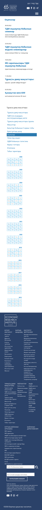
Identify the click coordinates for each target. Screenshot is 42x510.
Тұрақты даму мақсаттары (17, 112)
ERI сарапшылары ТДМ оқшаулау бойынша (17, 64)
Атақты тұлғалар (7, 343)
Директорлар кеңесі (8, 351)
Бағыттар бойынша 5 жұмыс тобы (20, 128)
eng (33, 3)
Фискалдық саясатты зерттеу (30, 363)
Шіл (16, 175)
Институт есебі (9, 368)
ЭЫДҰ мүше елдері (32, 389)
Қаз (13, 177)
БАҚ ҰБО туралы (9, 455)
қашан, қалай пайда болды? (15, 83)
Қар (16, 177)
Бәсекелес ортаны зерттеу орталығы (29, 355)
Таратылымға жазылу (17, 479)
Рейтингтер (21, 384)
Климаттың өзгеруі (29, 350)
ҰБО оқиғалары (9, 457)
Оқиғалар (11, 135)
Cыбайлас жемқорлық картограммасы (9, 364)
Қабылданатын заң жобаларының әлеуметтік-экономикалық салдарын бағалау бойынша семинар (29, 373)
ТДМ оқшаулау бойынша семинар (18, 30)
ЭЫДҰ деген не (33, 386)
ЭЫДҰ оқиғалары (32, 406)
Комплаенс (8, 361)
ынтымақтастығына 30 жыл (15, 96)
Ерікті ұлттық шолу (14, 131)
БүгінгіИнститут (8, 331)
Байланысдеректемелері (32, 428)
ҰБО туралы (8, 431)
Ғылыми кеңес (9, 358)
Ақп (13, 159)
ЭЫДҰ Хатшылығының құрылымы (33, 393)
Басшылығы (8, 354)
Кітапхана (11, 148)
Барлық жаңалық (19, 331)
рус (29, 3)
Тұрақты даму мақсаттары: (19, 79)
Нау (16, 159)
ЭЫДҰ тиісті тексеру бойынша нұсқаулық (14, 441)
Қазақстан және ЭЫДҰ (32, 402)
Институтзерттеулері (28, 331)
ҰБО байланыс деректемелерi (13, 464)
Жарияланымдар (22, 388)
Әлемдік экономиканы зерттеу (30, 335)
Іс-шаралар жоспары (32, 410)
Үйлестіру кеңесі (13, 138)
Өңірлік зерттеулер (29, 352)
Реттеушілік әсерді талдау (29, 359)
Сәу (20, 159)
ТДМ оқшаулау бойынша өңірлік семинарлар (18, 48)
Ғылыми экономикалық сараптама (31, 343)
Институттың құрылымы (9, 347)
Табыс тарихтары (14, 151)
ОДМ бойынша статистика (17, 141)
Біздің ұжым (8, 356)
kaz (37, 3)
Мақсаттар (11, 125)
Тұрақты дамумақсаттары (10, 385)
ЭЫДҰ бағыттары (32, 398)
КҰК (6, 450)
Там (20, 162)
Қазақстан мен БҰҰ (15, 92)
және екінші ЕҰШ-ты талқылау (16, 53)
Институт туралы (7, 335)
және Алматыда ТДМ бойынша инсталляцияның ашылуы (16, 36)
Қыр (9, 177)
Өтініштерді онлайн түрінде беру (14, 444)
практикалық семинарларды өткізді (18, 69)
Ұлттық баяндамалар (30, 366)
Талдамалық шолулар (30, 379)
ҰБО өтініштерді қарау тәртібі (13, 438)
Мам (9, 162)
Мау (13, 162)
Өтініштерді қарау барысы (12, 453)
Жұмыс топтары (13, 145)
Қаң (9, 159)
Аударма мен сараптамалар (13, 448)
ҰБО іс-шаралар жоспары (12, 446)
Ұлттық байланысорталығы (12, 428)
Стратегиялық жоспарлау (28, 347)
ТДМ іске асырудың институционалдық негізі (17, 117)
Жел (20, 177)
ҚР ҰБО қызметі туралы (11, 459)
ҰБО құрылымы (9, 433)
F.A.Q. (6, 461)
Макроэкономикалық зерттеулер (30, 339)
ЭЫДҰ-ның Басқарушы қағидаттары (15, 435)
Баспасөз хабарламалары (22, 391)
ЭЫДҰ (31, 384)
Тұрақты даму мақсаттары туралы (20, 121)
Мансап (7, 371)
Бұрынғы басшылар (8, 339)
